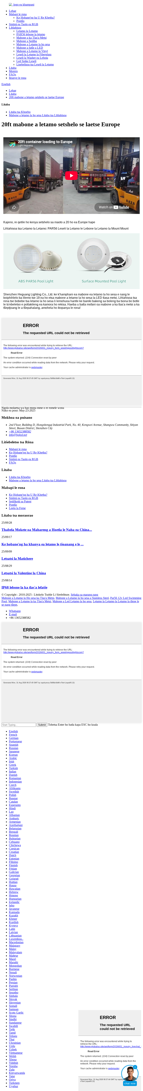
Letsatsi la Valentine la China (23, 573)
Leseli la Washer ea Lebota (32, 57)
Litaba (12, 67)
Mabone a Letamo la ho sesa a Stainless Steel (82, 598)
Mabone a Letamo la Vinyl (32, 51)
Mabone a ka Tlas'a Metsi (31, 37)
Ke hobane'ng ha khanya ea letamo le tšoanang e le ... (42, 544)
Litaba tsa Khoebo (20, 111)
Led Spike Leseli (26, 61)
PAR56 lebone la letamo (30, 34)
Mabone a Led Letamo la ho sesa (72, 601)
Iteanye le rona (17, 77)
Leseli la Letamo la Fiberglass (33, 54)
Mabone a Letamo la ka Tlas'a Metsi (29, 601)
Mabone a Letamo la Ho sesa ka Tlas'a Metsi (27, 598)
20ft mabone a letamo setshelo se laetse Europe (36, 97)
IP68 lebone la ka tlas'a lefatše (24, 587)
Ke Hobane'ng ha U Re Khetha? (35, 17)
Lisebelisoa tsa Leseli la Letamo (35, 64)
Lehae (12, 10)
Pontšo (20, 21)
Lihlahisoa (15, 27)
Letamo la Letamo (27, 31)
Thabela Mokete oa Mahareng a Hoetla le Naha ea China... (46, 530)
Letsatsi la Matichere (17, 558)
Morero (13, 71)
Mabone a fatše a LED (29, 47)
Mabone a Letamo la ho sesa (33, 44)
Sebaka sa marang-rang (84, 594)
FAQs (12, 74)
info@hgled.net (18, 434)
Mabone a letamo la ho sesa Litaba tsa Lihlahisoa (37, 115)
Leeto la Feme (17, 508)
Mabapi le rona (18, 14)
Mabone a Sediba (26, 41)
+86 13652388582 (20, 431)
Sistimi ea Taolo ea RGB (23, 24)
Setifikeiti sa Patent (20, 501)
